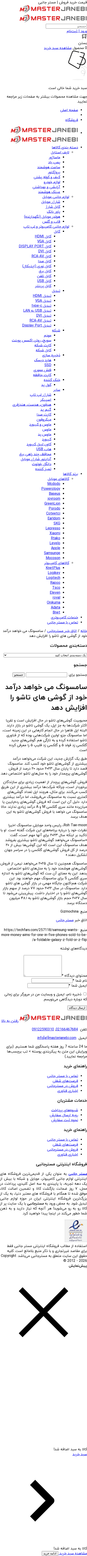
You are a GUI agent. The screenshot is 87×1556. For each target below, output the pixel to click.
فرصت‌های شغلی (65, 1081)
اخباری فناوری (67, 1090)
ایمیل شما (78, 985)
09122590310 (43, 1029)
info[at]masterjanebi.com (56, 1038)
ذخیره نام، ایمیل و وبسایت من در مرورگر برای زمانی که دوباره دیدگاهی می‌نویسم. (45, 997)
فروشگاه (71, 120)
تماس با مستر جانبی (62, 1076)
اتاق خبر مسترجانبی (62, 631)
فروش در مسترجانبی (62, 1086)
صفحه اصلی (69, 110)
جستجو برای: (77, 674)
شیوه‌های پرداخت (64, 1110)
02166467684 (67, 1029)
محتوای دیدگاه (74, 975)
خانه (84, 631)
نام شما (80, 980)
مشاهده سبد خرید (72, 1553)
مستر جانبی (65, 920)
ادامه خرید (50, 1553)
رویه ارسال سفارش (64, 1115)
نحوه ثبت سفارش (64, 1120)
